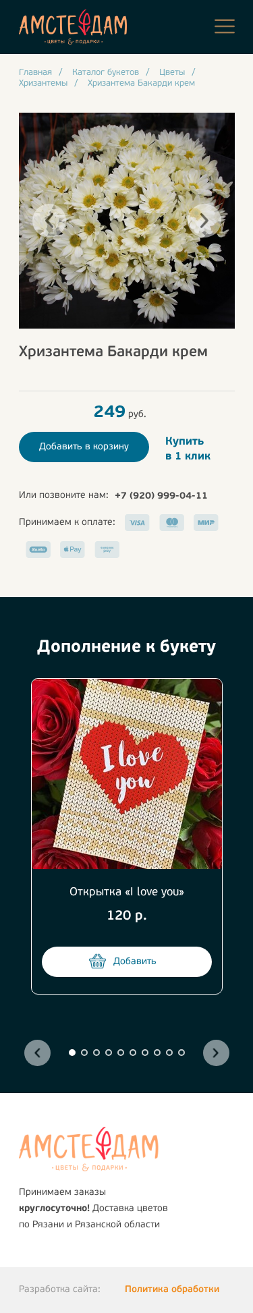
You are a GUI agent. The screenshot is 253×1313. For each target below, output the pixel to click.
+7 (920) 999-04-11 (161, 496)
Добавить (135, 962)
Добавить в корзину (84, 447)
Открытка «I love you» (126, 892)
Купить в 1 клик (187, 449)
